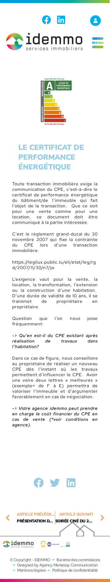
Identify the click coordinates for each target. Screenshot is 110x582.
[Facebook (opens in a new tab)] (48, 19)
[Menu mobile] (98, 47)
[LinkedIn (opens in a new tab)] (61, 19)
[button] (39, 483)
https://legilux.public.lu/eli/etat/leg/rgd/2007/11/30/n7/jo (54, 264)
